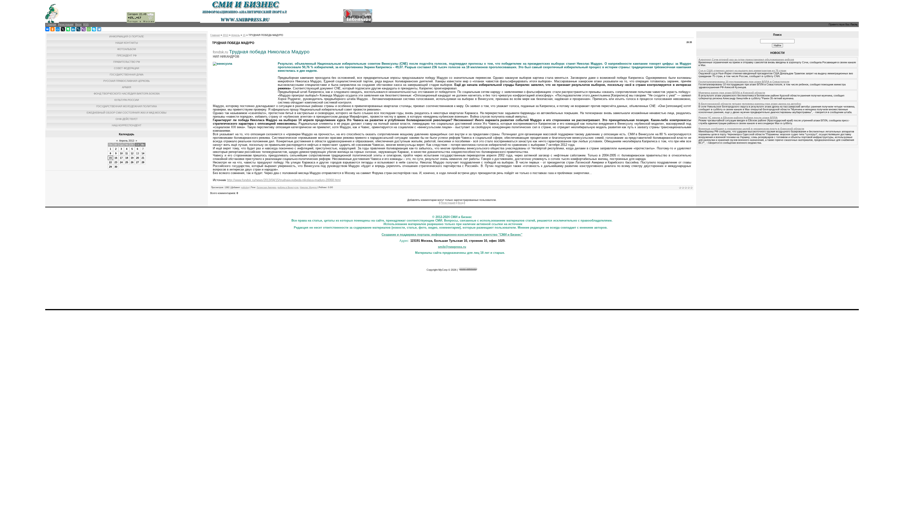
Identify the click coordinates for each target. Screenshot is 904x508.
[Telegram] (99, 29)
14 (142, 153)
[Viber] (83, 29)
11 (126, 153)
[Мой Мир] (58, 29)
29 (110, 166)
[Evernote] (68, 29)
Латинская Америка (266, 187)
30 (115, 166)
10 (121, 153)
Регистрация (448, 202)
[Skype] (94, 29)
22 (110, 162)
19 (132, 157)
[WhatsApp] (89, 29)
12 (132, 153)
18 (126, 157)
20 (137, 157)
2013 (225, 35)
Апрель (235, 35)
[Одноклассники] (52, 29)
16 (115, 157)
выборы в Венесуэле (288, 187)
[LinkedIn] (73, 29)
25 (126, 162)
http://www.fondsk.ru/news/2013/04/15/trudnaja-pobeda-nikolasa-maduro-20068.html (284, 180)
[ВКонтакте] (47, 29)
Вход (461, 202)
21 (142, 157)
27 (137, 162)
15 (110, 157)
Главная (215, 35)
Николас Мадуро (308, 187)
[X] (63, 29)
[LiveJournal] (78, 29)
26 (132, 162)
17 (121, 157)
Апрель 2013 (126, 140)
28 (142, 162)
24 (121, 162)
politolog (245, 187)
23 (115, 162)
